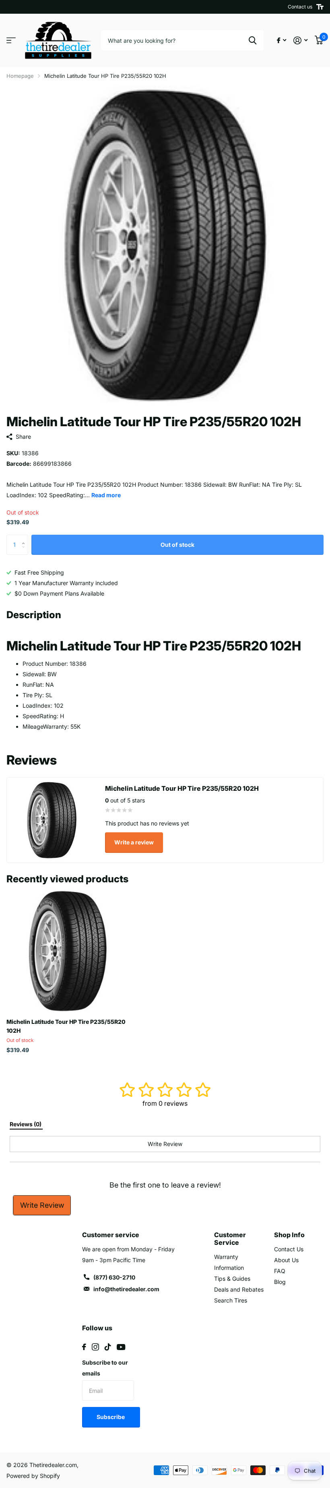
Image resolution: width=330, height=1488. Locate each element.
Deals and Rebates (239, 1289)
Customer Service (230, 1238)
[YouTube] (121, 1347)
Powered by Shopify (33, 1475)
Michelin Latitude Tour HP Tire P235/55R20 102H (66, 1026)
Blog (280, 1281)
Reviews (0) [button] (26, 1124)
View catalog (11, 40)
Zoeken (252, 40)
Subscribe (111, 1416)
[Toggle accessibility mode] (320, 7)
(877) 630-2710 (114, 1277)
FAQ (279, 1270)
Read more (106, 495)
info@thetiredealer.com (126, 1289)
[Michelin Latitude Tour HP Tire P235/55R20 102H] (67, 951)
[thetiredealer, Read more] (281, 40)
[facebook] (84, 1347)
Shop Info (289, 1235)
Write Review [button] (165, 1143)
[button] (25, 538)
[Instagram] (95, 1346)
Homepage (20, 76)
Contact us (300, 7)
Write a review (134, 842)
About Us (286, 1260)
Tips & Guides (232, 1278)
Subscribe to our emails (105, 1368)
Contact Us (288, 1249)
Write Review (42, 1205)
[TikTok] (108, 1346)
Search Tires (230, 1300)
